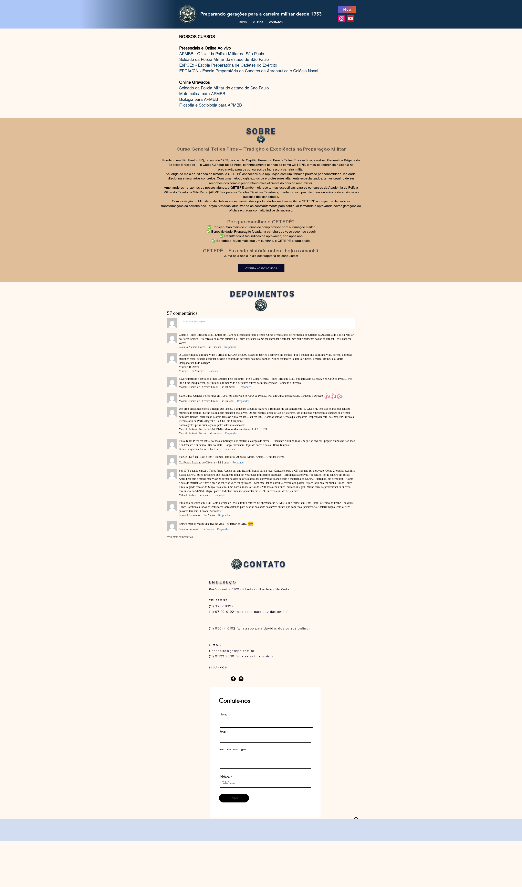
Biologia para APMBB (198, 99)
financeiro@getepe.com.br (231, 651)
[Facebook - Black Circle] (233, 678)
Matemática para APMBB (202, 93)
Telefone (225, 776)
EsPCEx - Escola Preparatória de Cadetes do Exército (228, 65)
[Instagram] (341, 18)
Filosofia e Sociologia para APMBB (210, 105)
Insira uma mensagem (233, 749)
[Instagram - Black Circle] (241, 678)
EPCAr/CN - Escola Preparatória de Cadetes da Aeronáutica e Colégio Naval (248, 70)
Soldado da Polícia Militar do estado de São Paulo (224, 59)
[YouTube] (350, 18)
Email (223, 731)
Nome (223, 714)
